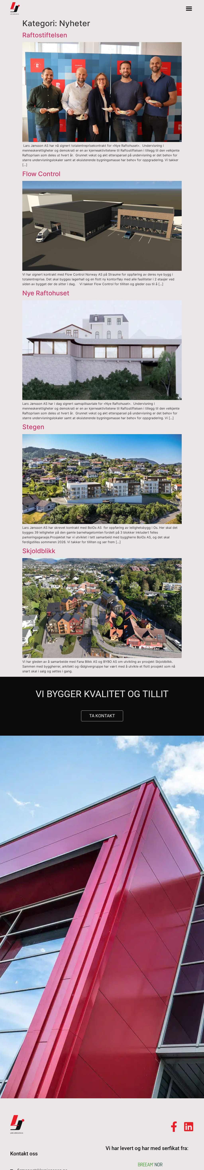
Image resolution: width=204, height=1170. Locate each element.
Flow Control (41, 174)
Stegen (33, 427)
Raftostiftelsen (44, 35)
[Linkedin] (188, 1126)
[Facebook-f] (174, 1126)
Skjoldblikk (38, 551)
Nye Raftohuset (45, 293)
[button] (189, 9)
